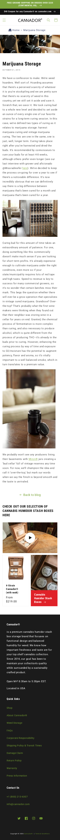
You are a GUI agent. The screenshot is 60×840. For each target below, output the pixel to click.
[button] (4, 20)
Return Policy (14, 760)
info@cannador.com (18, 804)
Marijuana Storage (34, 30)
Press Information (17, 775)
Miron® (33, 459)
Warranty (12, 768)
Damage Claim (15, 753)
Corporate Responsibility (20, 738)
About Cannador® (17, 715)
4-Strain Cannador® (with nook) (12, 589)
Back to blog (32, 495)
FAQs (9, 730)
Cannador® (28, 834)
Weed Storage (14, 723)
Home (16, 30)
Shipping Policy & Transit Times (24, 745)
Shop (9, 708)
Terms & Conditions (42, 834)
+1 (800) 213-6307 (17, 796)
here (25, 168)
